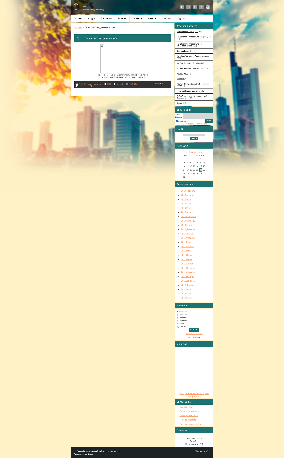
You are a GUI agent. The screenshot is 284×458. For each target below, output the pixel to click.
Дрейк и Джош (182, 73)
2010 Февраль (188, 191)
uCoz (208, 451)
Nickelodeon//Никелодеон (187, 32)
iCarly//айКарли (183, 51)
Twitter (201, 7)
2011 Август (187, 264)
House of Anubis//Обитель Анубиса (191, 68)
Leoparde (120, 84)
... (84, 5)
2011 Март (186, 242)
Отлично (183, 315)
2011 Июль (186, 259)
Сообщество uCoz (189, 415)
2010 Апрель (187, 195)
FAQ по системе (188, 420)
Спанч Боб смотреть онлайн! (101, 38)
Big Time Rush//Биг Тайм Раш (189, 63)
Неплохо (183, 320)
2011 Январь (187, 233)
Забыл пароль (187, 124)
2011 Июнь (186, 255)
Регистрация (182, 7)
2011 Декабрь (188, 281)
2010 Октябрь (188, 221)
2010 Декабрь (188, 229)
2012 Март (186, 289)
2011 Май (186, 251)
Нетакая (180, 79)
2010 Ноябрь (187, 225)
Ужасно (183, 326)
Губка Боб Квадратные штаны (90, 84)
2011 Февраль (188, 238)
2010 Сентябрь (188, 216)
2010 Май (186, 199)
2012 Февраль (188, 285)
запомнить (183, 121)
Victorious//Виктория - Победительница (193, 56)
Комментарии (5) (85, 86)
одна (107, 77)
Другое (179, 103)
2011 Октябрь (188, 272)
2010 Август (187, 212)
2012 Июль (186, 298)
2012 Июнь (186, 294)
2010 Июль (186, 208)
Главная (78, 27)
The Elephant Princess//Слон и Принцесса (194, 37)
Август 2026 (194, 152)
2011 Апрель (187, 246)
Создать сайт (186, 407)
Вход (188, 7)
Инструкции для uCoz (191, 424)
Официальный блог (190, 411)
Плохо (182, 323)
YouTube (208, 7)
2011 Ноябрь (187, 276)
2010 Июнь (186, 204)
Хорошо (183, 318)
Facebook (195, 7)
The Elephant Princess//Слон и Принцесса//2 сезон (189, 45)
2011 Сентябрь (188, 268)
